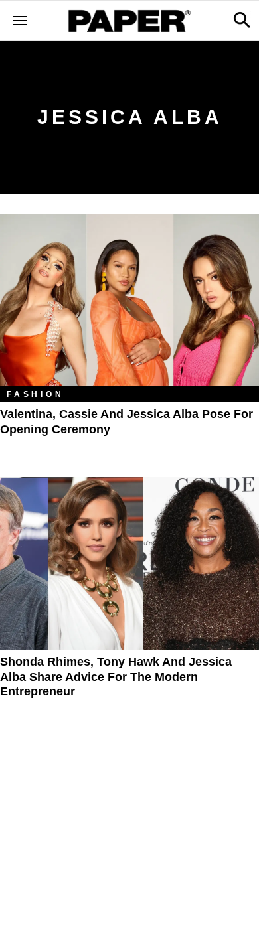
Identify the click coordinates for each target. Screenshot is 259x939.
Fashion (35, 394)
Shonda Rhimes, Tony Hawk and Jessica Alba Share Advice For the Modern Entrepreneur (116, 676)
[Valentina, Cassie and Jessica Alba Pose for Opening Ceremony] (129, 300)
